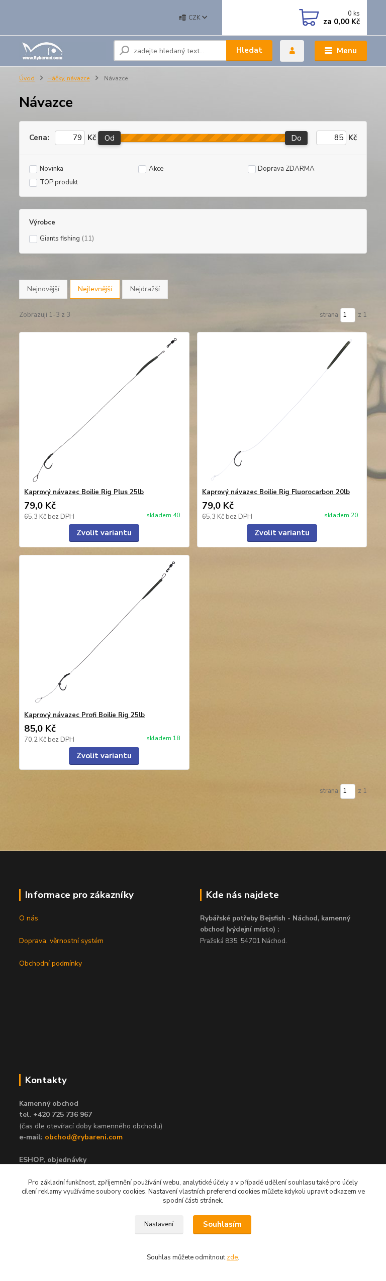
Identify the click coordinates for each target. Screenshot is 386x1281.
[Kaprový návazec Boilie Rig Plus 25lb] (104, 410)
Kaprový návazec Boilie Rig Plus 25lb (84, 492)
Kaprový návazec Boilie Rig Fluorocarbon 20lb (276, 492)
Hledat (249, 50)
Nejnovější (43, 289)
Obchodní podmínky (50, 963)
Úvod (27, 78)
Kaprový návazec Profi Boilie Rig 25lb (84, 715)
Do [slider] (297, 138)
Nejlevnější (95, 289)
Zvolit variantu (104, 533)
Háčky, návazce (68, 78)
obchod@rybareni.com (84, 1137)
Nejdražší (145, 289)
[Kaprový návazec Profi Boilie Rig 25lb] (104, 633)
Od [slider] (110, 138)
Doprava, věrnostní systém (61, 941)
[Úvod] (62, 51)
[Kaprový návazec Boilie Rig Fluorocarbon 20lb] (282, 410)
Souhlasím (222, 1224)
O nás (28, 918)
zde (232, 1257)
